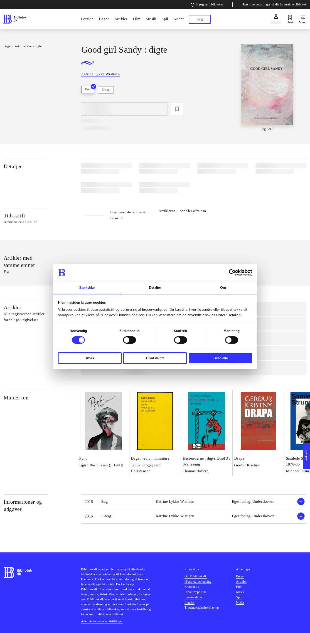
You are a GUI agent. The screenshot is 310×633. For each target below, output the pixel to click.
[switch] (129, 340)
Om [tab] (223, 287)
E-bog (106, 89)
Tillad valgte (155, 358)
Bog (87, 89)
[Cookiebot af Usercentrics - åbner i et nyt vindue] (232, 272)
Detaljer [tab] (155, 287)
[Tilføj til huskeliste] (177, 109)
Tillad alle (220, 358)
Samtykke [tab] (87, 287)
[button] (193, 501)
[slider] (267, 88)
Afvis (90, 358)
